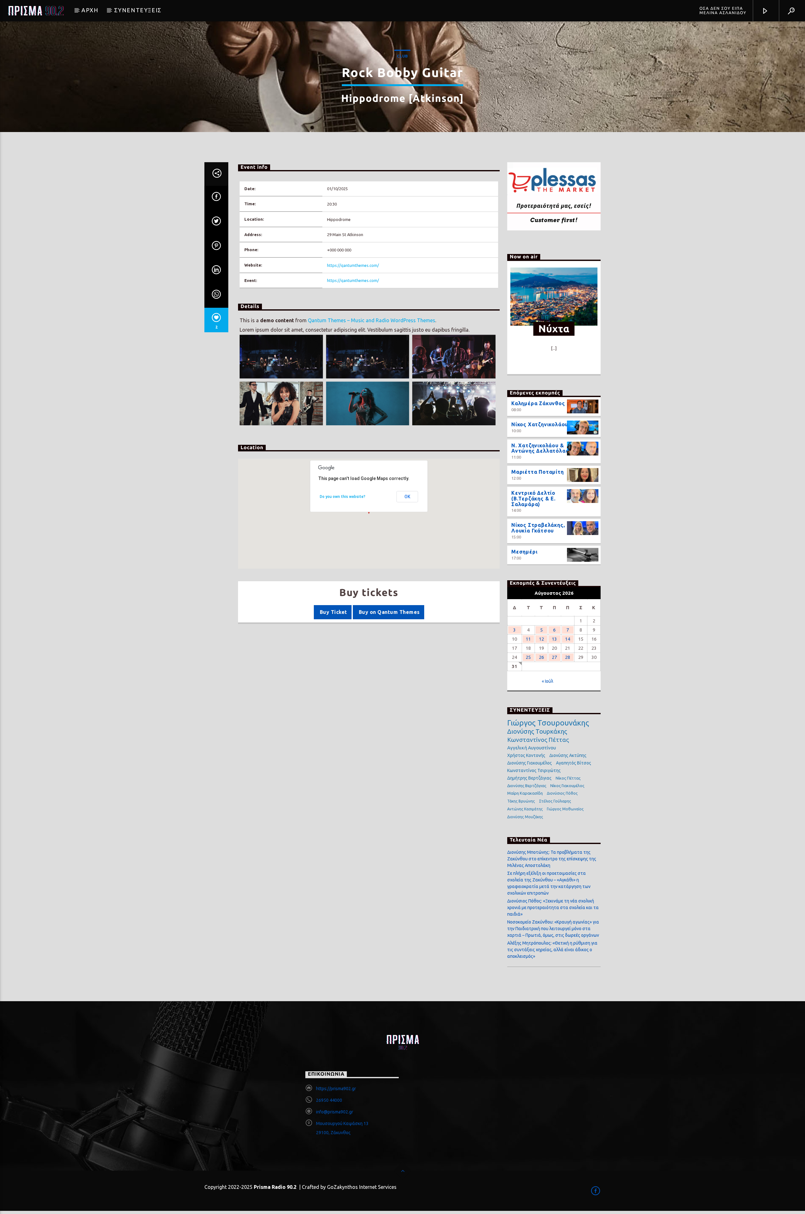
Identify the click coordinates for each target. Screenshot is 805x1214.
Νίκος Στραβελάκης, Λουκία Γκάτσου (538, 527)
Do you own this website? (342, 496)
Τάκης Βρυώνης (521, 801)
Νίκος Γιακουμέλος (567, 785)
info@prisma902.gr (334, 1111)
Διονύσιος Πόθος (562, 793)
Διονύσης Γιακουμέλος (529, 762)
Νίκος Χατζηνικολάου (539, 424)
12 (541, 639)
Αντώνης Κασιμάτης (525, 809)
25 (528, 657)
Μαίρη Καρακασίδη (525, 793)
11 (528, 639)
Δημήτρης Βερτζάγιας (529, 778)
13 (554, 639)
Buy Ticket (332, 612)
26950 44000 (329, 1100)
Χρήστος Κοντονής (526, 755)
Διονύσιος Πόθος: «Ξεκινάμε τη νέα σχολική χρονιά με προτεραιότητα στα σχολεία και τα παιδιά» (553, 907)
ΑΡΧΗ (89, 10)
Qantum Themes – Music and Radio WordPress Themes (371, 320)
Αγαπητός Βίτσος (573, 762)
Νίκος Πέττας (568, 778)
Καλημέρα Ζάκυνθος (538, 403)
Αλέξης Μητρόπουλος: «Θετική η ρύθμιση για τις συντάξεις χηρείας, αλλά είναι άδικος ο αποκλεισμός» (552, 950)
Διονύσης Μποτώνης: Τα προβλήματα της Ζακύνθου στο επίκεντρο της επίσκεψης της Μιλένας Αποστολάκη (551, 859)
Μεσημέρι (524, 552)
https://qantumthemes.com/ (353, 265)
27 (554, 657)
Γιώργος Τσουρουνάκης (548, 723)
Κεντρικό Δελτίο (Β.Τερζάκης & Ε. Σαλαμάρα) (533, 498)
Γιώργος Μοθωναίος (565, 809)
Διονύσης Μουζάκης (525, 817)
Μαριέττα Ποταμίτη (537, 472)
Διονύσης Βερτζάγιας (526, 785)
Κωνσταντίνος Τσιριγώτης (534, 770)
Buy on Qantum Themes (388, 612)
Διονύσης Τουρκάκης (537, 731)
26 (541, 657)
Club (402, 56)
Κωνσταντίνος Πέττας (538, 739)
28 (567, 657)
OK (407, 496)
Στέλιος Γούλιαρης (555, 801)
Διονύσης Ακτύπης (567, 755)
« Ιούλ (547, 681)
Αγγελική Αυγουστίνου (531, 747)
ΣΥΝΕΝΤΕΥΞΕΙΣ (138, 10)
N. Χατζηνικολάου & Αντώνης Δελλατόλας (540, 448)
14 (567, 639)
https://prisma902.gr (336, 1088)
